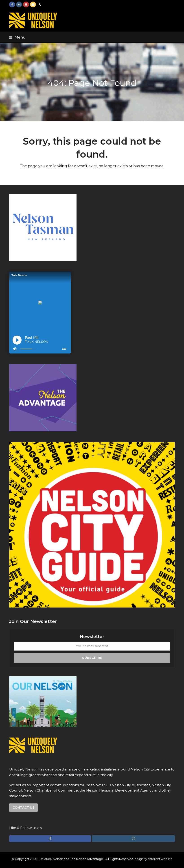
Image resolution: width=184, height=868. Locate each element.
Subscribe (92, 657)
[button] (17, 37)
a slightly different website (154, 859)
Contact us (23, 807)
